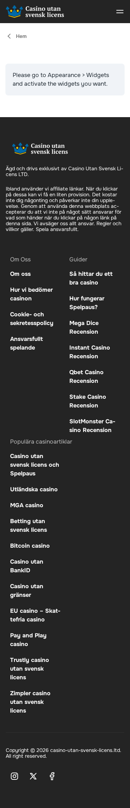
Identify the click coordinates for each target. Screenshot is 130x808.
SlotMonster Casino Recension (92, 426)
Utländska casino (34, 489)
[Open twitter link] (33, 776)
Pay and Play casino (28, 640)
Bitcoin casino (30, 546)
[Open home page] (35, 11)
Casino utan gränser (26, 590)
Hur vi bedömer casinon (31, 294)
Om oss (20, 274)
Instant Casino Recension (89, 352)
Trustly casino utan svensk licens (29, 668)
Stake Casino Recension (87, 401)
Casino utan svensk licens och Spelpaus (34, 464)
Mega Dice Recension (84, 327)
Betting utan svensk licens (28, 525)
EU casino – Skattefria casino (35, 615)
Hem (21, 36)
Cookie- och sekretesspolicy (31, 319)
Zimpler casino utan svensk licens (30, 701)
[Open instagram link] (14, 776)
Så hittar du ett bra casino (91, 278)
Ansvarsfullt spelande (26, 343)
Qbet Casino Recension (86, 376)
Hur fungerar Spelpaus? (86, 303)
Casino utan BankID (26, 566)
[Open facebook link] (52, 776)
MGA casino (26, 505)
